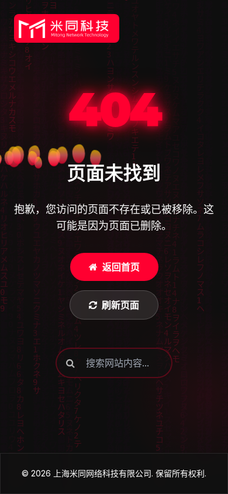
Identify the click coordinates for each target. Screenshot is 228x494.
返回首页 (121, 267)
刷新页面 (120, 305)
